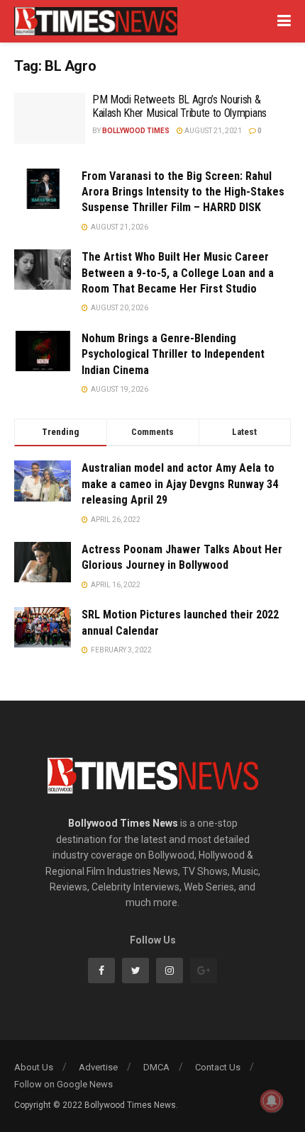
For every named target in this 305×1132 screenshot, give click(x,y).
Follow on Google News (63, 1084)
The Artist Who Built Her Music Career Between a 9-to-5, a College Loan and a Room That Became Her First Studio (178, 272)
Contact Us (217, 1067)
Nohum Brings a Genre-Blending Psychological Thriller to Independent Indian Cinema (173, 354)
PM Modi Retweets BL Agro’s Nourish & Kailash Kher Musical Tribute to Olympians (179, 106)
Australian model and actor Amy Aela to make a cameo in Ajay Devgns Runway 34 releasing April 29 (180, 483)
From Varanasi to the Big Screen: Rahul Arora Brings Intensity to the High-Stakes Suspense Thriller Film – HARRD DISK (183, 192)
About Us (33, 1067)
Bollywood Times (136, 131)
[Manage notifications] (271, 1100)
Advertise (98, 1067)
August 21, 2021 (212, 131)
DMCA (156, 1067)
